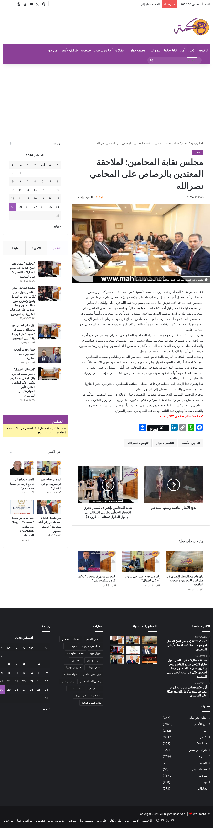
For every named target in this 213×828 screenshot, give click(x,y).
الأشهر (57, 248)
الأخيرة (36, 248)
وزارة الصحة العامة (91, 702)
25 (50, 207)
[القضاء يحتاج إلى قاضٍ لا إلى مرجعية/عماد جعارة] (22, 468)
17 (57, 198)
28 (27, 207)
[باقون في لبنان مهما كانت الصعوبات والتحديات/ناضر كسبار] (133, 659)
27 (35, 207)
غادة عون (76, 660)
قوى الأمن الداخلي (92, 674)
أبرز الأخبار (200, 724)
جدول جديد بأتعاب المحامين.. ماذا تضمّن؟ (24, 353)
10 (57, 190)
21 (27, 198)
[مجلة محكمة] (191, 26)
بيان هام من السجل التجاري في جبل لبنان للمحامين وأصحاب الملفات (184, 580)
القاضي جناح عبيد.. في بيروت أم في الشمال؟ (142, 578)
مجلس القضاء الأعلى (90, 681)
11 (50, 190)
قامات (203, 762)
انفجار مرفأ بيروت (91, 646)
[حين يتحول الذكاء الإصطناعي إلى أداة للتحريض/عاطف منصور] (49, 507)
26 (42, 207)
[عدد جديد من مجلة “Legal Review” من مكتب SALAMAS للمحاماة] (22, 507)
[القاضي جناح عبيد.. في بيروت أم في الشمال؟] (141, 561)
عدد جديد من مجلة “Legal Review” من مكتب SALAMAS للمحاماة (22, 526)
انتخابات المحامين (71, 639)
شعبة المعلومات (75, 653)
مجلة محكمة (70, 674)
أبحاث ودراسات (103, 50)
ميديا (204, 782)
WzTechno (200, 814)
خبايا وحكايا (170, 50)
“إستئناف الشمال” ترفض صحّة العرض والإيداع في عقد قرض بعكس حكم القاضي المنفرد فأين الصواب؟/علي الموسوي (22, 382)
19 (42, 198)
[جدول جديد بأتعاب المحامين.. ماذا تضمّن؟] (49, 355)
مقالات (119, 50)
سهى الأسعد (190, 443)
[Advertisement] (106, 99)
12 (42, 190)
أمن (182, 50)
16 (12, 190)
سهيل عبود (95, 653)
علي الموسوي (94, 660)
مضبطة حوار (138, 50)
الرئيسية (203, 50)
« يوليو (57, 226)
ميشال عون (68, 681)
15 (20, 190)
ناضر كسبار (164, 443)
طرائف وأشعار (69, 50)
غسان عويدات (94, 667)
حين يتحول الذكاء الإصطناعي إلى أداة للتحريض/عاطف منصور (49, 524)
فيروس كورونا (73, 667)
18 (50, 198)
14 (27, 190)
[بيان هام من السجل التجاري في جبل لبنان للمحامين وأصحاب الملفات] (184, 561)
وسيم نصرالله (136, 443)
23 (12, 198)
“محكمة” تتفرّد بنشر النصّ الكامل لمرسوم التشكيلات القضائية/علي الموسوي (22, 270)
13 (35, 190)
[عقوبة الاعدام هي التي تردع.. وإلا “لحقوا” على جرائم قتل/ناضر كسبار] (117, 650)
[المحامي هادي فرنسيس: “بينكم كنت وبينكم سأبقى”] (97, 561)
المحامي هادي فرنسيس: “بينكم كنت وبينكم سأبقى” (97, 578)
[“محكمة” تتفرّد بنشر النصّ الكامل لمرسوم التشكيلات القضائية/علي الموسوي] (49, 269)
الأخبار (192, 50)
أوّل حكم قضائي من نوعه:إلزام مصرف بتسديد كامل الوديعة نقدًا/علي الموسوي (23, 331)
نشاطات (86, 50)
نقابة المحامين (76, 688)
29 (20, 207)
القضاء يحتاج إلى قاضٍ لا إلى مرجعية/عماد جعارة (132, 4)
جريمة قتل (71, 646)
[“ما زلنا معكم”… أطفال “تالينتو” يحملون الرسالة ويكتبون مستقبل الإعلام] (149, 659)
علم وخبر (155, 50)
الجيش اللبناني (93, 639)
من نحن (52, 50)
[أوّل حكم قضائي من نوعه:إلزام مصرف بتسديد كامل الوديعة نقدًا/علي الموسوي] (49, 331)
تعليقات (14, 248)
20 (35, 198)
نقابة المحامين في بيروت (88, 695)
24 (57, 207)
